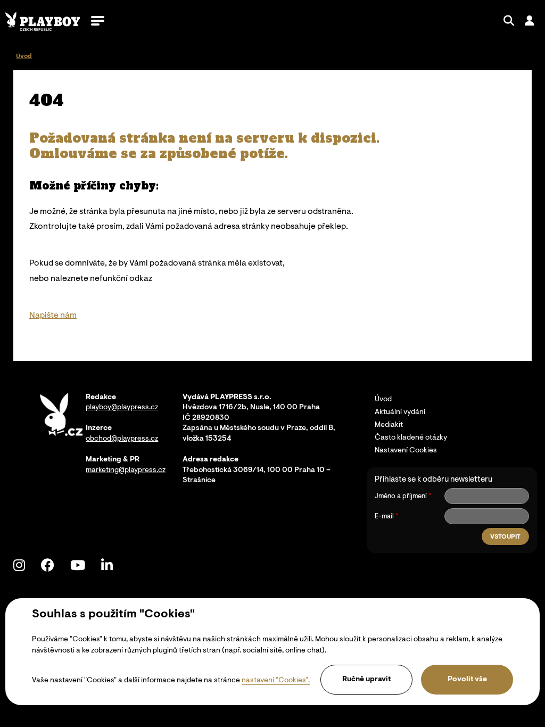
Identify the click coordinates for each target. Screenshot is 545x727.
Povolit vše (467, 679)
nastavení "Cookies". (276, 680)
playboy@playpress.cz (122, 407)
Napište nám (53, 315)
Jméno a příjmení (401, 496)
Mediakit (389, 425)
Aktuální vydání (400, 412)
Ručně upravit (366, 679)
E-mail (384, 516)
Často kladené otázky (411, 438)
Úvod (383, 399)
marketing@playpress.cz (126, 470)
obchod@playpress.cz (122, 439)
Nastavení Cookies (406, 451)
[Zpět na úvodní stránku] (42, 21)
